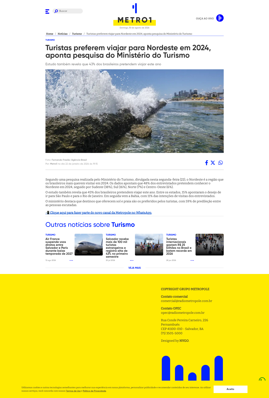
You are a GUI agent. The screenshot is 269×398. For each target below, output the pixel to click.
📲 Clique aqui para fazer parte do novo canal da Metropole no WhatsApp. (98, 212)
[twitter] (213, 163)
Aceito (230, 389)
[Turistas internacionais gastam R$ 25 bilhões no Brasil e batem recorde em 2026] (210, 244)
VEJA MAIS (134, 268)
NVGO (184, 341)
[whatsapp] (220, 163)
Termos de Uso (73, 391)
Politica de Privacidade (94, 391)
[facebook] (206, 163)
